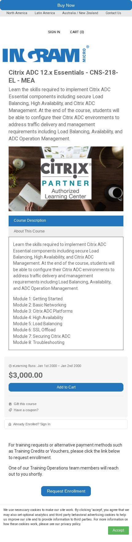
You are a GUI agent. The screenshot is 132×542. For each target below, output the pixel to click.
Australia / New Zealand (80, 13)
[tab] (66, 221)
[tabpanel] (66, 295)
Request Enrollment (66, 491)
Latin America (45, 13)
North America (17, 13)
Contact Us (113, 13)
